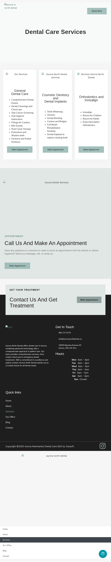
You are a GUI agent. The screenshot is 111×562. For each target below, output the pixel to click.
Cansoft (70, 446)
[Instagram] (102, 446)
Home (8, 401)
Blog (8, 422)
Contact (9, 428)
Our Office (10, 417)
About (8, 406)
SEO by (62, 446)
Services (10, 411)
